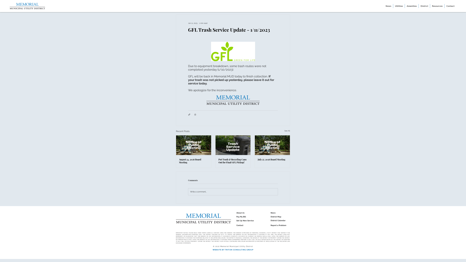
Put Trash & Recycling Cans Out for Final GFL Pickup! (232, 161)
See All (287, 131)
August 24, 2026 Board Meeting (190, 161)
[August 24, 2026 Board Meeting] (193, 145)
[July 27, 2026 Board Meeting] (272, 145)
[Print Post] (195, 114)
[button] (399, 6)
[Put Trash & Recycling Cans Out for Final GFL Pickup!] (233, 145)
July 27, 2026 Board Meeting (271, 159)
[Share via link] (189, 114)
